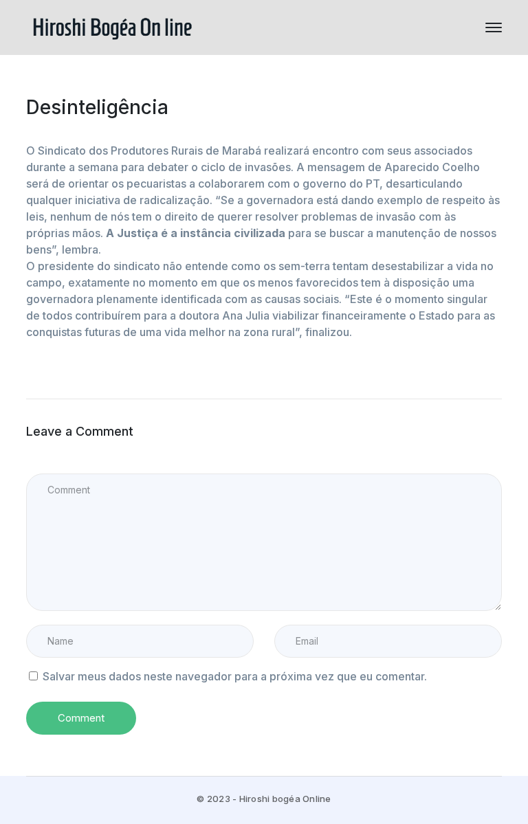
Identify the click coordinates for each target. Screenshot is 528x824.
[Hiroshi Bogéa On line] (112, 26)
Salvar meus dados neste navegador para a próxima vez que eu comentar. (235, 676)
